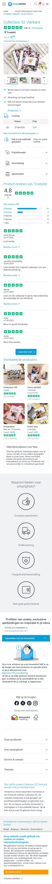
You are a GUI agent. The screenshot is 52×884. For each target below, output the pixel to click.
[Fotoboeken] (14, 413)
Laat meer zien (25, 352)
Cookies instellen (12, 878)
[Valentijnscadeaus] (11, 11)
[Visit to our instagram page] (35, 703)
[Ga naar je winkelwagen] (47, 4)
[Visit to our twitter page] (23, 703)
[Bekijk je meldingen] (43, 4)
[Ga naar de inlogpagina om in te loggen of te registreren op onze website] (39, 4)
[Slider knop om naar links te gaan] (7, 80)
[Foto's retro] (38, 413)
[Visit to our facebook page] (17, 703)
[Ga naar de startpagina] (17, 4)
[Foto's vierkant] (38, 374)
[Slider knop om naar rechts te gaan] (44, 80)
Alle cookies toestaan (13, 872)
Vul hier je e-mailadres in (16, 627)
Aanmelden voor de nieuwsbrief (19, 638)
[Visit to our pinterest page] (29, 703)
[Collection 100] (14, 374)
